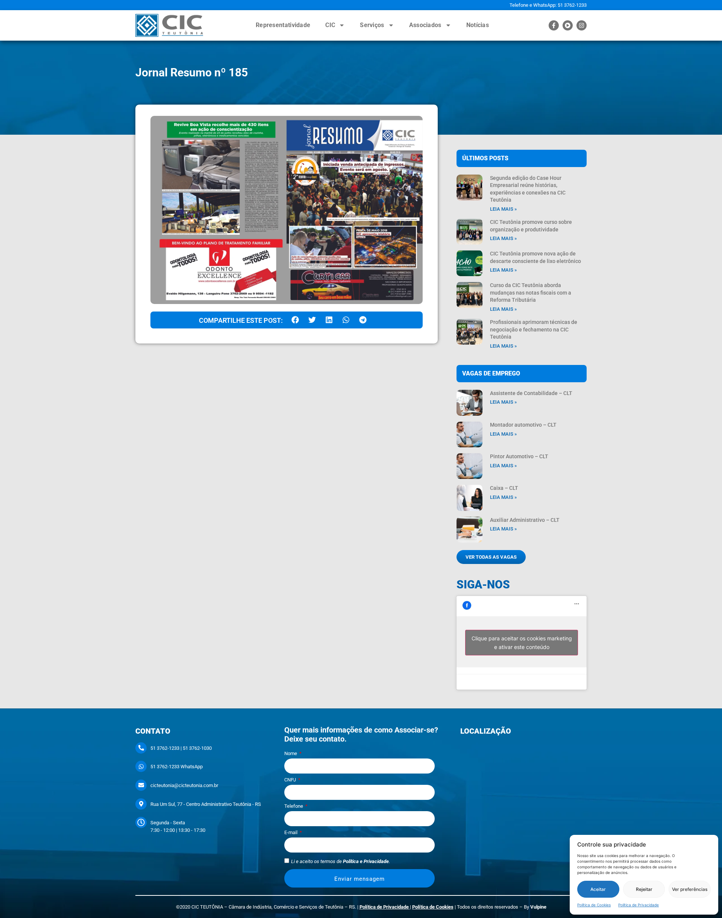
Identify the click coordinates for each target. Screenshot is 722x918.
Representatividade (283, 25)
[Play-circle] (568, 25)
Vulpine (538, 907)
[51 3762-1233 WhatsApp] (141, 766)
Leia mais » (503, 209)
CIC (330, 25)
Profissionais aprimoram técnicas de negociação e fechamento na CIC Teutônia (533, 329)
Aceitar (598, 889)
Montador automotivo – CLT (523, 425)
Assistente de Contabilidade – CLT (531, 393)
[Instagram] (581, 25)
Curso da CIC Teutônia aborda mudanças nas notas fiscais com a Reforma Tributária (530, 292)
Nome (291, 753)
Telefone (294, 806)
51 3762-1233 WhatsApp (176, 766)
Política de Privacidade (638, 905)
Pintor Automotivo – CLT (519, 456)
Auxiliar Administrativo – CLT (525, 520)
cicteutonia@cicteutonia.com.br (184, 785)
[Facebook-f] (554, 25)
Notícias (477, 25)
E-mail (291, 832)
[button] (295, 320)
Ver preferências (689, 889)
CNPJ (290, 780)
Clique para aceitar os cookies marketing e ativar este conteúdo (522, 642)
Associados (425, 25)
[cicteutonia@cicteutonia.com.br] (141, 785)
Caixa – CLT (504, 488)
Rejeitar (644, 889)
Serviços (372, 25)
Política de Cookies (594, 905)
